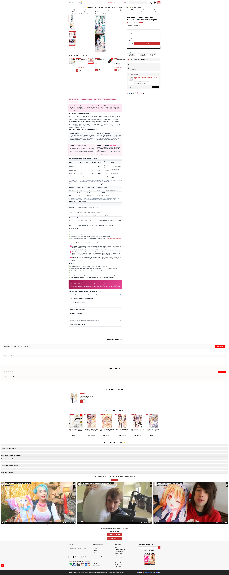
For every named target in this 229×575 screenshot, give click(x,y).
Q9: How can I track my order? (7, 472)
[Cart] (158, 2)
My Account (95, 548)
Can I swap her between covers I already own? (80, 305)
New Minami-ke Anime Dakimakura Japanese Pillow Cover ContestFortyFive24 (84, 73)
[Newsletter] (159, 547)
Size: (128, 35)
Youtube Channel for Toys (120, 564)
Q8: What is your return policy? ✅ (7, 468)
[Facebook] (129, 93)
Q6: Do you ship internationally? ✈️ (8, 462)
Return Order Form (96, 565)
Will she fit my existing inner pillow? (77, 302)
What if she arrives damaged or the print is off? (80, 328)
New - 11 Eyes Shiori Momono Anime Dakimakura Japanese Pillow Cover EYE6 (137, 430)
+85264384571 (73, 553)
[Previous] (66, 426)
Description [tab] (71, 94)
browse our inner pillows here (114, 238)
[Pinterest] (137, 93)
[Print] (133, 93)
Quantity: (129, 40)
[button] (74, 10)
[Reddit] (141, 93)
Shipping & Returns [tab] (84, 94)
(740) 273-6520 (73, 550)
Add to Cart (147, 43)
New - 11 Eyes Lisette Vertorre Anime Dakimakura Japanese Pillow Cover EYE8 (153, 430)
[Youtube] (78, 557)
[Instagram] (75, 557)
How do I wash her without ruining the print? (79, 317)
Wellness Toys (114, 7)
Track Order (95, 550)
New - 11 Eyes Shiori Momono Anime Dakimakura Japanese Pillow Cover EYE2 (91, 430)
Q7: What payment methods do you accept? (9, 465)
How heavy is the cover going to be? (77, 309)
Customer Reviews (118, 562)
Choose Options (81, 67)
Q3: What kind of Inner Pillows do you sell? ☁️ (10, 451)
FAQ (116, 555)
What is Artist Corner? (119, 551)
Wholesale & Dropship (119, 557)
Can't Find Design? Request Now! (99, 559)
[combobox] (138, 2)
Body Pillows (100, 7)
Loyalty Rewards (96, 554)
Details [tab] (77, 94)
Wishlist (94, 552)
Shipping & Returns (118, 553)
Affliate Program (118, 560)
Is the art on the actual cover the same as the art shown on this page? (85, 294)
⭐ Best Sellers (90, 7)
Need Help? (140, 7)
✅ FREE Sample (133, 7)
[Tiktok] (143, 93)
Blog (116, 558)
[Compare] (80, 70)
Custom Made (107, 7)
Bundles (120, 7)
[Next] (162, 426)
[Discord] (139, 93)
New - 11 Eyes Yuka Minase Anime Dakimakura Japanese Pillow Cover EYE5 (122, 430)
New (95, 7)
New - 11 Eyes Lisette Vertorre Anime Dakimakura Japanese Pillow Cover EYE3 (107, 430)
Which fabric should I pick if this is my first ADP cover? (81, 298)
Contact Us (95, 563)
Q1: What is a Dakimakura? (6, 445)
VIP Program (95, 557)
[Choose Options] (77, 70)
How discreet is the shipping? (76, 313)
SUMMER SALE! (109, 2)
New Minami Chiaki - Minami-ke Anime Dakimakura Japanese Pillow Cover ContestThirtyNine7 (87, 396)
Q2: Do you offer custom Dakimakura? (8, 448)
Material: (129, 30)
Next (73, 48)
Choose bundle (156, 87)
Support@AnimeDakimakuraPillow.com (77, 551)
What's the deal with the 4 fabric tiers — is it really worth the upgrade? (85, 320)
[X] (135, 93)
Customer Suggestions (97, 561)
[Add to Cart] (115, 70)
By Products (126, 7)
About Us (117, 547)
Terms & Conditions (118, 566)
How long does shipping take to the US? (78, 324)
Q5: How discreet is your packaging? (8, 458)
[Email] (131, 93)
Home (70, 13)
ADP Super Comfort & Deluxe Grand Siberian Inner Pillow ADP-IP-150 (81, 61)
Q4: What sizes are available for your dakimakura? (11, 455)
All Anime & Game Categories (98, 556)
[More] (93, 7)
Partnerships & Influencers (120, 549)
